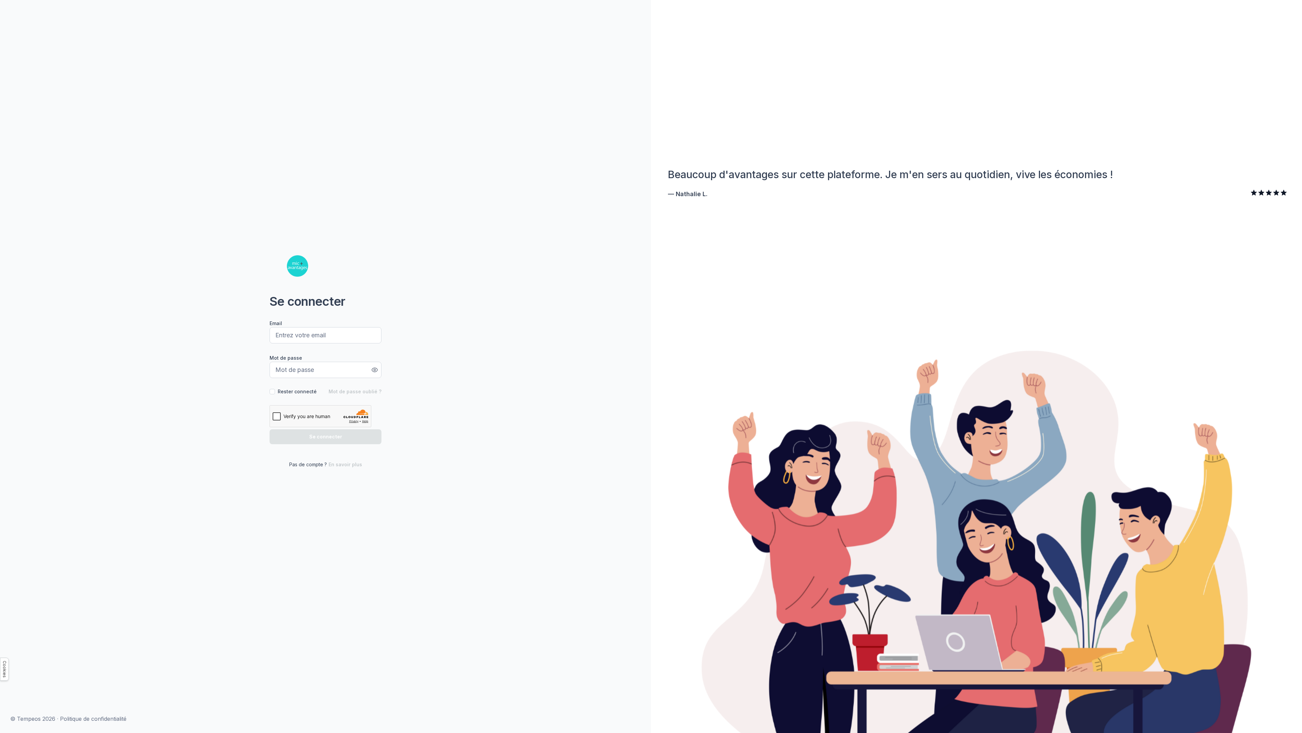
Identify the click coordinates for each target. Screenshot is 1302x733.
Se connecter (325, 436)
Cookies (4, 669)
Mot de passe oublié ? (355, 391)
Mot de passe (286, 358)
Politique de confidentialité (93, 718)
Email (276, 323)
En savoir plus (345, 464)
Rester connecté (297, 391)
